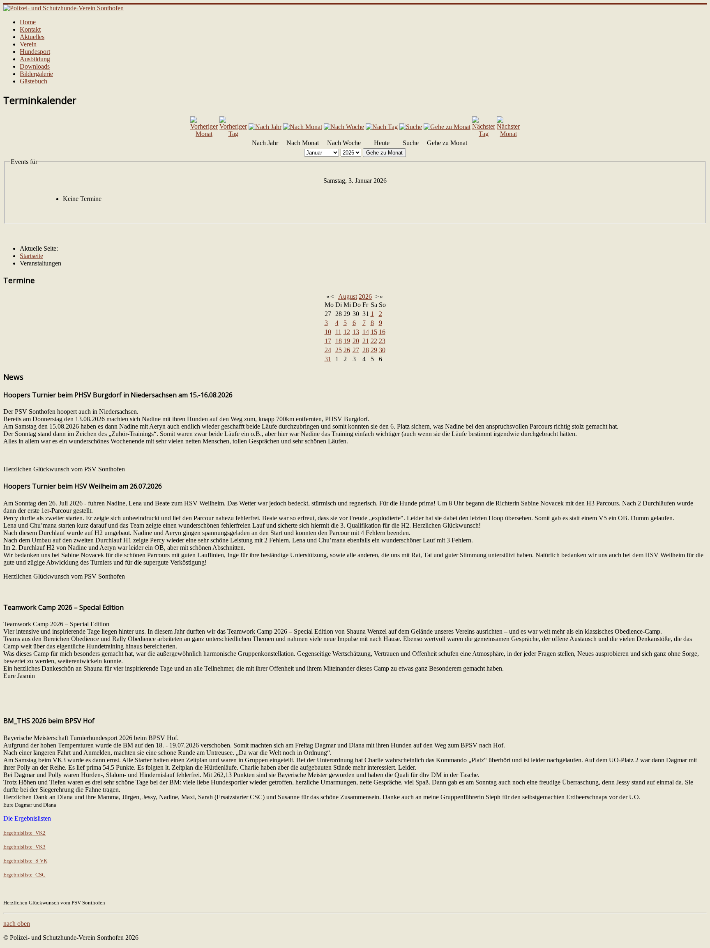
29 (374, 349)
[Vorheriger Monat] (204, 133)
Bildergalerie (36, 73)
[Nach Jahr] (265, 126)
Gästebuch (33, 81)
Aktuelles (32, 36)
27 (356, 349)
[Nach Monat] (302, 126)
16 (382, 331)
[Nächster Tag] (483, 133)
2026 (365, 296)
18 (338, 340)
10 (328, 331)
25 (338, 349)
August (347, 296)
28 (365, 349)
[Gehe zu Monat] (447, 126)
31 (328, 358)
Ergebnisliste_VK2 (24, 833)
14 (365, 331)
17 (328, 340)
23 (382, 340)
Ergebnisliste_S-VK (25, 861)
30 (382, 349)
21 (365, 340)
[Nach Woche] (344, 126)
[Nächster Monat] (508, 133)
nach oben (16, 923)
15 (374, 331)
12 (346, 331)
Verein (28, 44)
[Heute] (382, 126)
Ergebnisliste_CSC (24, 875)
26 (346, 349)
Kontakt (30, 29)
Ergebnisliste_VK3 (24, 847)
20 (356, 340)
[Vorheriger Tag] (233, 133)
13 (356, 331)
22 (374, 340)
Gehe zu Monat (384, 153)
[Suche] (410, 126)
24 (328, 349)
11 (338, 331)
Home (28, 21)
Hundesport (35, 51)
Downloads (35, 66)
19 (346, 340)
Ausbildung (35, 58)
